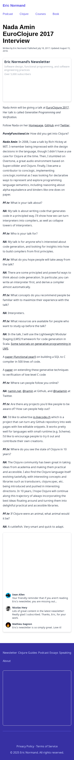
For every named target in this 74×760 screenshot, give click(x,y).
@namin (28, 391)
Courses (40, 13)
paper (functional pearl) (20, 357)
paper (9, 370)
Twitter (65, 125)
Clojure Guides (27, 653)
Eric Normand (14, 5)
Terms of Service (47, 746)
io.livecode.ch (42, 417)
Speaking (65, 653)
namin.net (14, 391)
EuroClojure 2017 (57, 107)
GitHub (49, 125)
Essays (54, 653)
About (7, 661)
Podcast (8, 13)
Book (56, 13)
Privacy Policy (25, 746)
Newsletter (10, 653)
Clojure (24, 13)
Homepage (36, 125)
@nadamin (60, 391)
